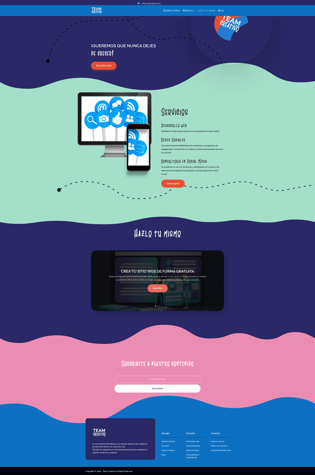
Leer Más (157, 288)
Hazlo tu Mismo (168, 450)
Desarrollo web (192, 441)
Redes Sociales (192, 450)
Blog (221, 10)
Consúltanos (173, 183)
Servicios (188, 10)
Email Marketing (193, 446)
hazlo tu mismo (206, 10)
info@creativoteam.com (151, 3)
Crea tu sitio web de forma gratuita (157, 271)
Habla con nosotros (219, 446)
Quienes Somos (168, 441)
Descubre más (103, 65)
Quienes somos (171, 10)
